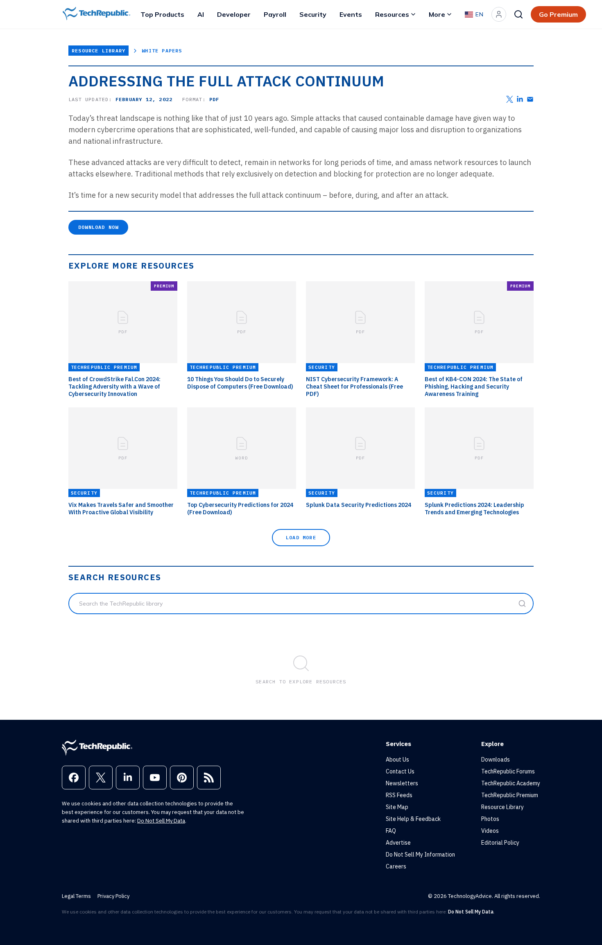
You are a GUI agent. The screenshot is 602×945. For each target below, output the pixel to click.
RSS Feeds (399, 795)
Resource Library (98, 50)
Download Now (98, 227)
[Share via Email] (530, 99)
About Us (397, 759)
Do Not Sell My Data (161, 820)
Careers (396, 866)
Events (350, 14)
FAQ (391, 830)
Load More (301, 537)
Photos (490, 819)
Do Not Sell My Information (420, 854)
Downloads (495, 759)
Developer (234, 14)
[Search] (518, 14)
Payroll (275, 14)
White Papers (162, 50)
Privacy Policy (113, 896)
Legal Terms (76, 896)
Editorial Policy (500, 842)
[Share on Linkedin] (519, 99)
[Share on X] (509, 99)
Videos (490, 830)
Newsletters (402, 783)
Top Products (162, 14)
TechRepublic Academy (510, 783)
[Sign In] (498, 14)
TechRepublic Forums (508, 771)
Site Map (397, 807)
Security (312, 14)
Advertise (398, 842)
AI (200, 14)
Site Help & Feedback (413, 819)
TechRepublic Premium (509, 795)
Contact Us (400, 771)
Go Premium (558, 14)
